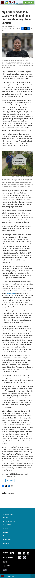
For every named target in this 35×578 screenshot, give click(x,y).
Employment (6, 536)
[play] (3, 576)
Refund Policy (7, 539)
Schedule (5, 528)
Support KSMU (7, 525)
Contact (5, 517)
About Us (5, 532)
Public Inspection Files (9, 521)
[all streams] (32, 576)
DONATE (29, 2)
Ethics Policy (6, 543)
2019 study (11, 293)
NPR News (10, 480)
